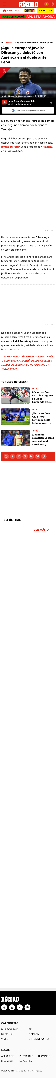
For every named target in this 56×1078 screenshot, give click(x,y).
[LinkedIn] (31, 456)
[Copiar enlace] (44, 456)
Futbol (10, 42)
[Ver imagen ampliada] (28, 82)
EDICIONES (25, 1060)
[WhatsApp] (6, 456)
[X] (19, 456)
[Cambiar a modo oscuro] (46, 4)
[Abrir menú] (4, 4)
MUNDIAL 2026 (9, 1029)
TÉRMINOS (44, 1056)
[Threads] (25, 456)
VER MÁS (40, 529)
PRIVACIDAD (26, 1056)
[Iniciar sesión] (52, 4)
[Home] (2, 42)
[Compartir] (51, 103)
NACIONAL (7, 1034)
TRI (30, 1029)
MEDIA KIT (7, 1060)
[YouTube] (27, 1007)
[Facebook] (12, 456)
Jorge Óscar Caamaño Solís (21, 101)
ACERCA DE (7, 1056)
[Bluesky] (37, 456)
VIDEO (5, 1038)
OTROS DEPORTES (39, 1038)
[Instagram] (12, 1007)
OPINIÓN (34, 1034)
